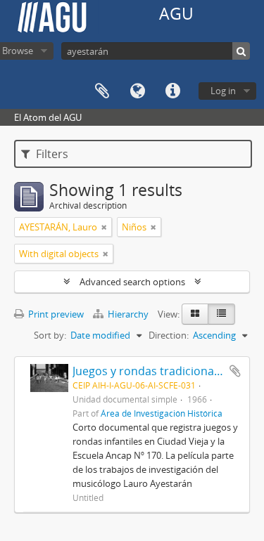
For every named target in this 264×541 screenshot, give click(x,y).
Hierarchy (128, 314)
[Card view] (195, 314)
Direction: (169, 335)
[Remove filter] (104, 227)
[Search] (241, 51)
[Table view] (221, 314)
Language (137, 91)
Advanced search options (132, 281)
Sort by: (50, 335)
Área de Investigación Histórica (161, 413)
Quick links (172, 91)
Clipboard (102, 91)
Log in (223, 90)
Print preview (55, 314)
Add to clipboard (235, 371)
